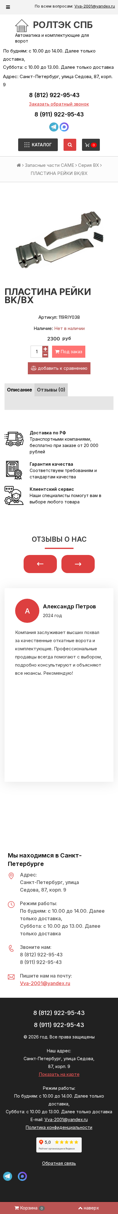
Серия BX (88, 165)
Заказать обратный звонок (59, 103)
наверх (91, 1208)
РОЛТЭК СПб (63, 24)
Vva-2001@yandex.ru (94, 6)
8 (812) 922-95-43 (54, 95)
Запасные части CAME (49, 165)
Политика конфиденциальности (59, 1127)
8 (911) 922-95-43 (59, 114)
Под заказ (70, 351)
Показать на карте (59, 1074)
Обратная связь (59, 1163)
